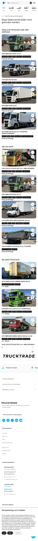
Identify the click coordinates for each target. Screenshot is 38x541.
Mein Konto (5, 447)
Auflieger (26, 10)
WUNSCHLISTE (6, 450)
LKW (11, 10)
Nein (10, 533)
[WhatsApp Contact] (33, 536)
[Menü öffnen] (34, 3)
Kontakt (4, 433)
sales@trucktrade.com (11, 479)
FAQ (3, 439)
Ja (4, 533)
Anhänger (34, 10)
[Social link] (3, 420)
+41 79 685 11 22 (10, 477)
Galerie (4, 454)
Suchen (8, 3)
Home (2, 16)
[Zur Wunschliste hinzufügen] (32, 37)
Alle (4, 10)
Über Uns (4, 436)
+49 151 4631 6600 (11, 494)
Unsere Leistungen (7, 442)
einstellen (17, 533)
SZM (19, 10)
